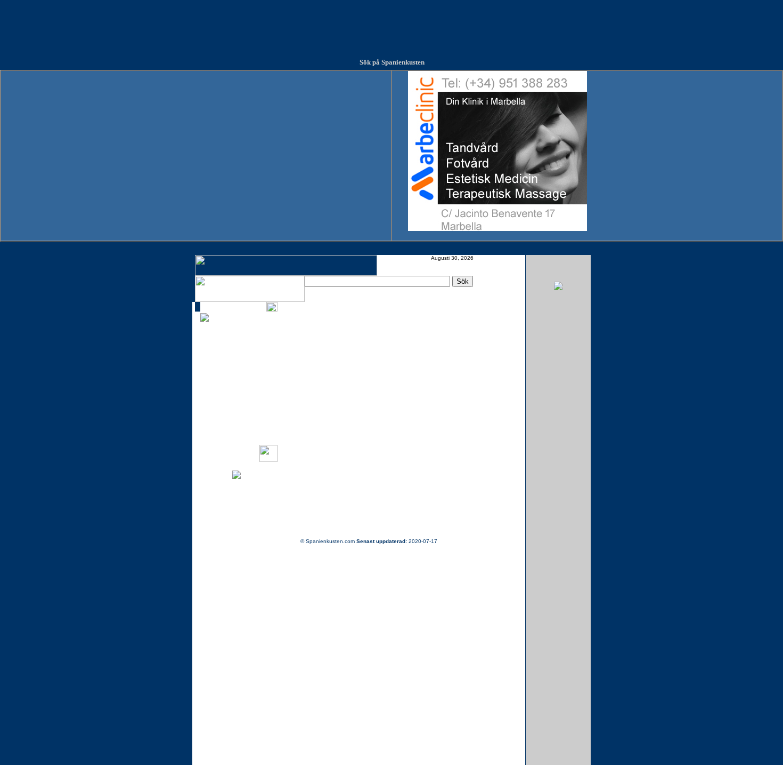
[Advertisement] (391, 24)
